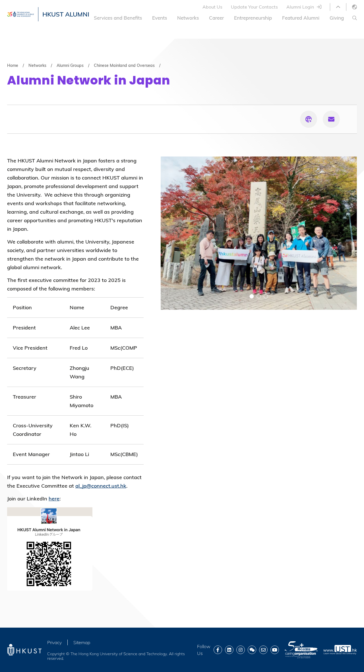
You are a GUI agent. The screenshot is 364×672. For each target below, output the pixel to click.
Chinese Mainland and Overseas (124, 65)
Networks (188, 18)
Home (12, 65)
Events (159, 18)
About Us (212, 7)
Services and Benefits (118, 18)
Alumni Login (300, 7)
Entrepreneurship (253, 18)
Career (216, 18)
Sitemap (81, 642)
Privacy (54, 642)
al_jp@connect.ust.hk (100, 486)
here (54, 498)
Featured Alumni (300, 18)
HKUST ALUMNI (65, 14)
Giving (337, 18)
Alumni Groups (70, 65)
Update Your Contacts (254, 7)
